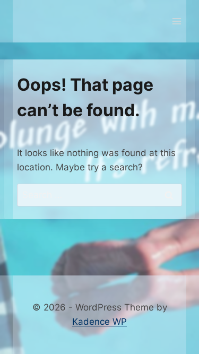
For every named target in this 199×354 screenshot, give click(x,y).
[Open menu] (176, 21)
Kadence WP (99, 321)
